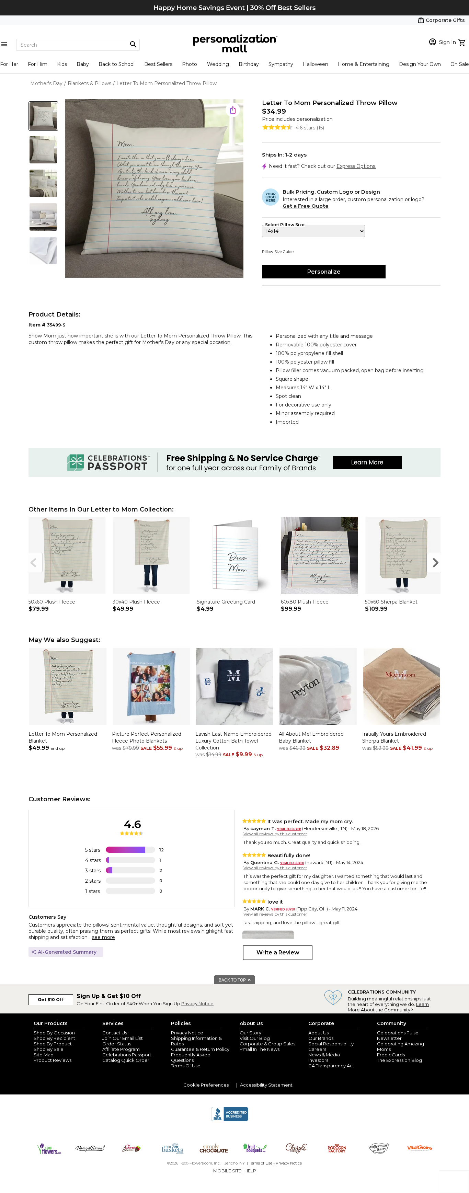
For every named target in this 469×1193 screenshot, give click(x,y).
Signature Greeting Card (226, 602)
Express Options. (356, 166)
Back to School (117, 64)
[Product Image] (154, 189)
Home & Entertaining (363, 64)
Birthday (249, 64)
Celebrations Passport (126, 1054)
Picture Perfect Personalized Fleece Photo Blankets (146, 737)
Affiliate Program (121, 1049)
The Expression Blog (399, 1060)
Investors (318, 1060)
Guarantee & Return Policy (200, 1049)
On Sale (459, 64)
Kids (62, 64)
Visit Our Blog (255, 1038)
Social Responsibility (331, 1043)
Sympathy (280, 64)
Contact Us (114, 1032)
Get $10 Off (51, 999)
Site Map (44, 1054)
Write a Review (277, 952)
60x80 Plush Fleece (305, 602)
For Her (9, 64)
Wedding (218, 64)
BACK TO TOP (233, 980)
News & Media (324, 1054)
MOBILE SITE (227, 1170)
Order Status (116, 1043)
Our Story (250, 1032)
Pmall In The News (259, 1049)
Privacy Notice (197, 1003)
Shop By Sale (49, 1049)
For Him (37, 64)
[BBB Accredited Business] (230, 1120)
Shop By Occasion (54, 1032)
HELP (250, 1170)
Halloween (315, 64)
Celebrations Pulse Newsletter (398, 1035)
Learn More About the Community (388, 1006)
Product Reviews (52, 1060)
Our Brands (320, 1038)
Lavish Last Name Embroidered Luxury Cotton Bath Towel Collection (233, 740)
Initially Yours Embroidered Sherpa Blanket (394, 737)
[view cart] (462, 41)
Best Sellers (158, 64)
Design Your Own (420, 64)
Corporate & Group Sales (267, 1043)
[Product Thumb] (43, 116)
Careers (317, 1049)
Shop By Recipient (54, 1038)
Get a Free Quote (306, 206)
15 (320, 128)
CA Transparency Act (331, 1065)
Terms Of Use (186, 1065)
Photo (189, 64)
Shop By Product (53, 1043)
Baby (83, 64)
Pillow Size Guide (278, 251)
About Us (318, 1032)
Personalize (324, 271)
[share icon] (233, 110)
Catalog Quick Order (125, 1060)
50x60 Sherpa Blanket (391, 602)
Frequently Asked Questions (190, 1057)
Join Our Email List (122, 1038)
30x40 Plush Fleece (136, 602)
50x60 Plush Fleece (51, 602)
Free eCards (391, 1054)
